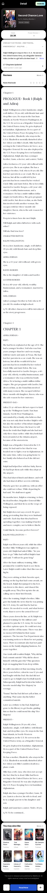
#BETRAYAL (28, 43)
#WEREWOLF (9, 46)
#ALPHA (20, 46)
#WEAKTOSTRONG (12, 43)
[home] (3, 3)
